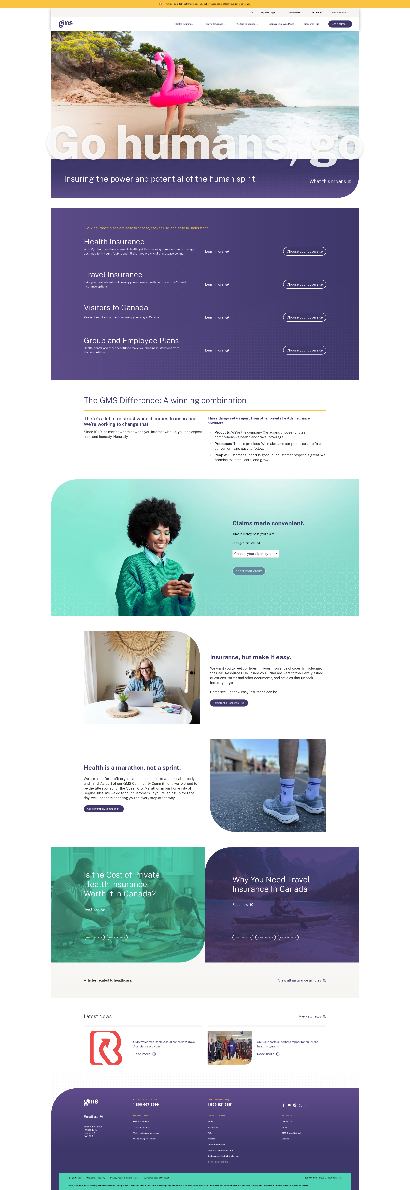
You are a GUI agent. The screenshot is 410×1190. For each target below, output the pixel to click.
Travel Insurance (214, 24)
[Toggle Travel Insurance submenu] (227, 24)
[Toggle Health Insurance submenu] (196, 24)
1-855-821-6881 (220, 1104)
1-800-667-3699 (146, 1104)
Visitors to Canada (245, 24)
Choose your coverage (305, 251)
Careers (285, 1139)
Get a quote (339, 23)
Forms (210, 1121)
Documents (213, 1127)
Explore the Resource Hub (229, 702)
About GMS (294, 12)
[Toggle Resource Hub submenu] (323, 24)
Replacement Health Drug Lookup (223, 1156)
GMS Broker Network (291, 1133)
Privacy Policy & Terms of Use (124, 1178)
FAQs (210, 1133)
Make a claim (339, 12)
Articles (211, 1139)
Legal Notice (75, 1178)
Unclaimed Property (95, 1178)
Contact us (316, 12)
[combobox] (255, 554)
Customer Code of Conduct (156, 1178)
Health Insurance (184, 24)
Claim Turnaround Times (219, 1162)
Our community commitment (103, 808)
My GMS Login (268, 12)
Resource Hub (311, 24)
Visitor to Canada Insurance (146, 1133)
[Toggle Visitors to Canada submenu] (259, 24)
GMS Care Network (216, 1144)
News (284, 1127)
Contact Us (287, 1121)
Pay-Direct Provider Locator (221, 1150)
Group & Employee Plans (281, 24)
